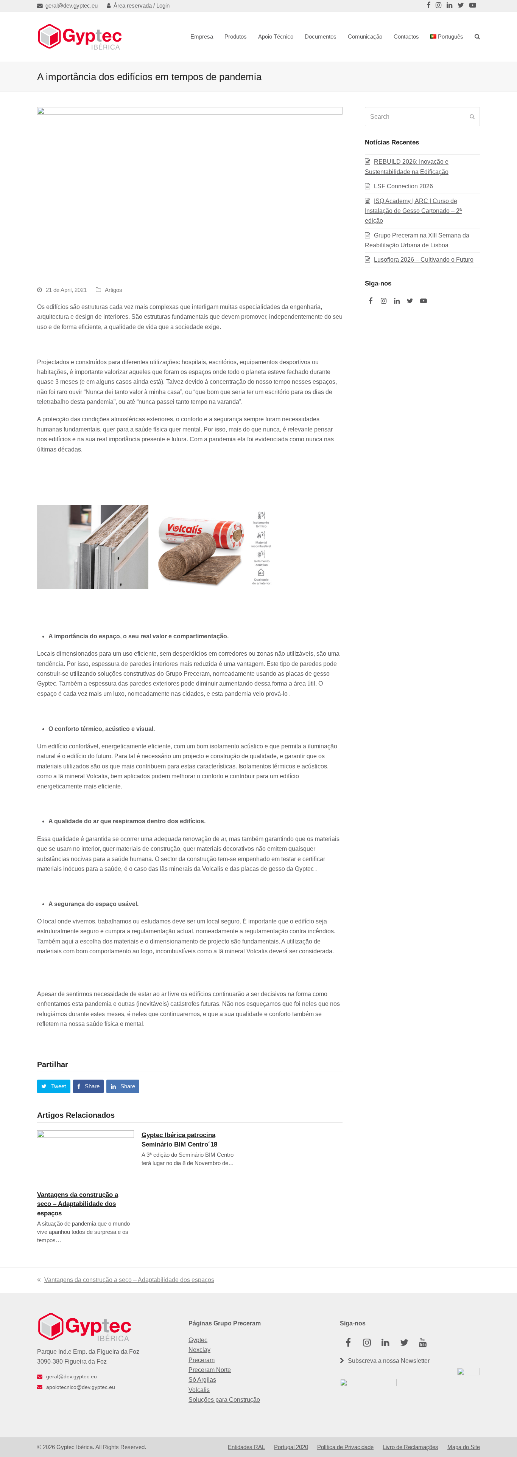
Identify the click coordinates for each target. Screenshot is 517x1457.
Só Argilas (202, 1379)
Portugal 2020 (291, 1447)
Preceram (201, 1360)
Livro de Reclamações (410, 1447)
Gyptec (197, 1340)
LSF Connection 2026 (403, 186)
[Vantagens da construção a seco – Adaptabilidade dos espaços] (85, 1157)
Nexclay (199, 1350)
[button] (53, 1086)
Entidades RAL (246, 1447)
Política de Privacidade (345, 1447)
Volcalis (199, 1390)
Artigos (113, 290)
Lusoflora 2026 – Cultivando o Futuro (423, 259)
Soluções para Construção (224, 1399)
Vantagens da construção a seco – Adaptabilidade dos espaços (77, 1203)
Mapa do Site (463, 1447)
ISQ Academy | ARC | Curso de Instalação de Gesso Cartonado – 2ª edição (413, 211)
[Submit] (472, 117)
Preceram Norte (209, 1370)
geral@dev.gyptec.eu (71, 6)
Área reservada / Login (142, 6)
